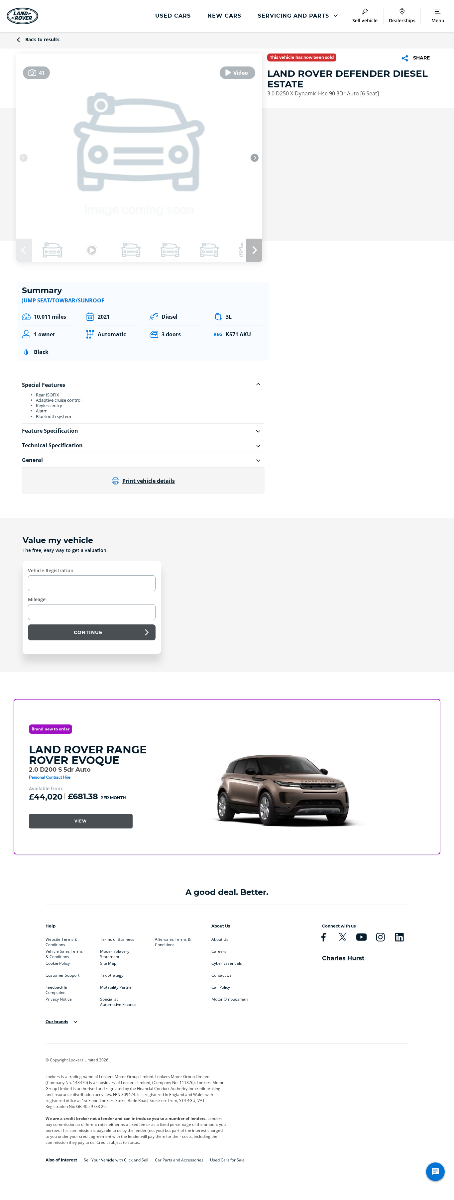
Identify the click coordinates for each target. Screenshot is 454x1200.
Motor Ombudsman (229, 999)
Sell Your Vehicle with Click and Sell (116, 1160)
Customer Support (62, 975)
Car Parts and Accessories (179, 1160)
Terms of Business (117, 939)
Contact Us (221, 975)
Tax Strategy (111, 975)
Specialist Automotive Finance (118, 1001)
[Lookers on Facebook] (323, 937)
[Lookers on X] (342, 937)
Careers (218, 951)
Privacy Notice (59, 999)
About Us (219, 939)
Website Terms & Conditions (61, 941)
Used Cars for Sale (227, 1160)
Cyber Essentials (226, 963)
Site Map (108, 963)
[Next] (254, 158)
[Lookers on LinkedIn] (399, 937)
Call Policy (220, 987)
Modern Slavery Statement (114, 953)
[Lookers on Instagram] (380, 937)
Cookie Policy (58, 963)
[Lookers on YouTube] (361, 937)
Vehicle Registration (50, 570)
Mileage (37, 599)
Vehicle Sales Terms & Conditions (64, 953)
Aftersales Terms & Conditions (173, 941)
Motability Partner (116, 987)
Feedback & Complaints (56, 989)
